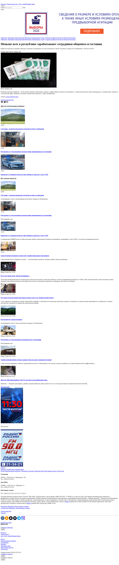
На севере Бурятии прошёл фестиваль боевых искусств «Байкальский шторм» (27, 298)
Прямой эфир (25, 4)
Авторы (3, 513)
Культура (60, 38)
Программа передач (50, 471)
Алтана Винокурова (11, 97)
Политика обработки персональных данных (15, 506)
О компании (24, 471)
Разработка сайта (6, 522)
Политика (72, 38)
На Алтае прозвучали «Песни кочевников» (15, 276)
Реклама (31, 471)
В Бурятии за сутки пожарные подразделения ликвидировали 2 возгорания (26, 151)
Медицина (28, 38)
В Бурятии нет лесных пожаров (11, 319)
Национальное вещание (12, 471)
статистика (10, 100)
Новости (3, 4)
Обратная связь (39, 471)
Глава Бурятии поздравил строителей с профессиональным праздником (25, 255)
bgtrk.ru (67, 501)
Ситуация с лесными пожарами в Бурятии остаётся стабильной (22, 129)
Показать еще (5, 387)
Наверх (3, 468)
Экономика (11, 38)
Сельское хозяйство (51, 38)
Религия (66, 38)
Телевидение (11, 4)
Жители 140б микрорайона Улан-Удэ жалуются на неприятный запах (24, 380)
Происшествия (19, 38)
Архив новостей (6, 511)
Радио (3, 471)
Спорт (43, 38)
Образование (36, 38)
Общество (4, 38)
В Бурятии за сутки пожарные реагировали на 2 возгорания (21, 340)
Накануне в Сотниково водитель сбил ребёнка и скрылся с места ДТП (24, 174)
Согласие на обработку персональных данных (15, 508)
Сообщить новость (7, 554)
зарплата (3, 100)
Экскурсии (60, 471)
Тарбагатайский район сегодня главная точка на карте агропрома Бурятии (26, 360)
